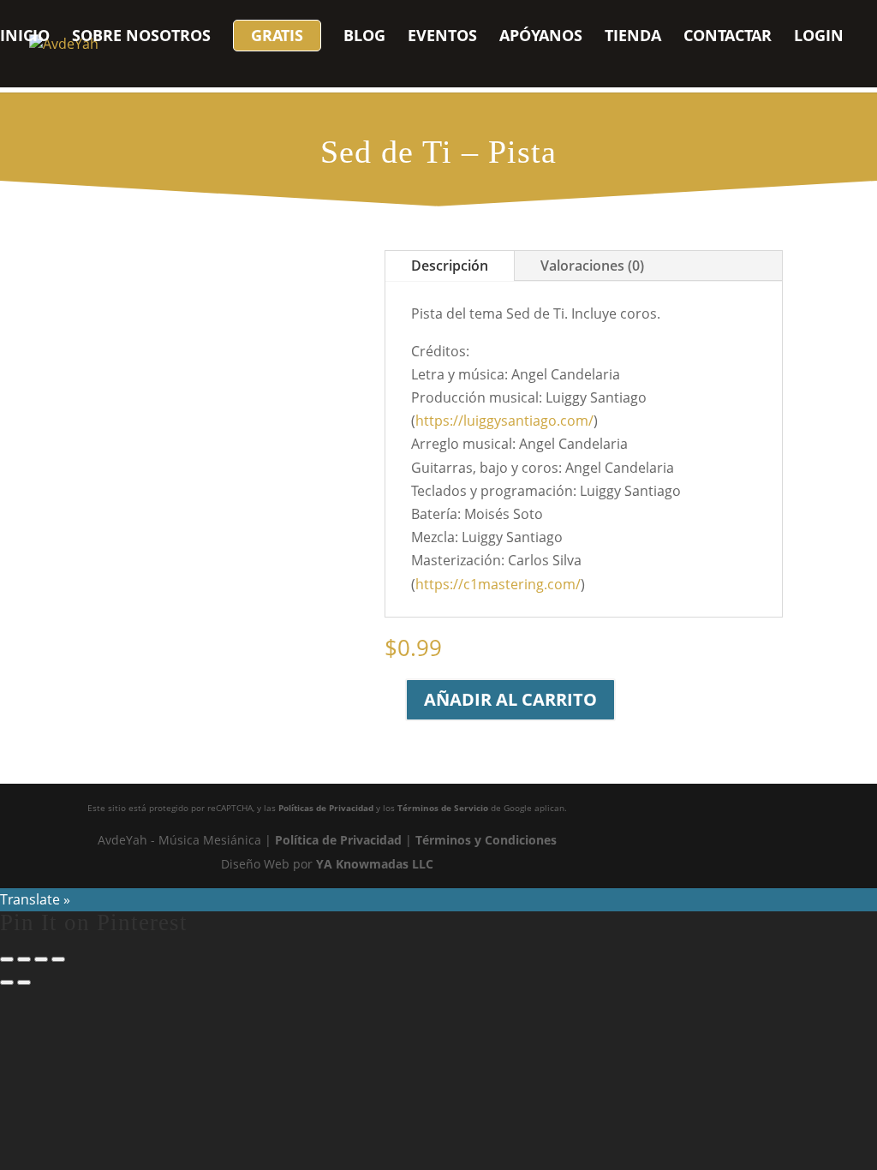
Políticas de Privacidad (325, 808)
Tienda (633, 37)
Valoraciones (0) (592, 265)
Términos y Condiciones (486, 840)
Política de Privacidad (338, 840)
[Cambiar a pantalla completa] (24, 959)
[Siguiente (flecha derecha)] (24, 982)
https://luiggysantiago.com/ (504, 420)
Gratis (277, 35)
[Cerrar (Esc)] (58, 959)
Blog (364, 37)
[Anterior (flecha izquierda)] (7, 982)
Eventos (442, 37)
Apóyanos (540, 37)
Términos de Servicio (442, 808)
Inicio (25, 37)
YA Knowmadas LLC (374, 864)
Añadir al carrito (510, 699)
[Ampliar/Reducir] (7, 959)
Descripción (449, 265)
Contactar (727, 37)
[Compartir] (41, 959)
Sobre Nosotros (141, 37)
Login (819, 37)
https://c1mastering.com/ (498, 584)
